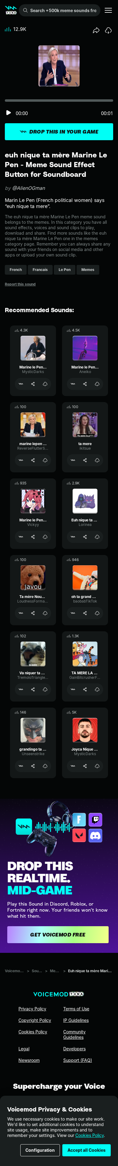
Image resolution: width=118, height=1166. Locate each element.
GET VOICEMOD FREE (58, 935)
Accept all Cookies (86, 1150)
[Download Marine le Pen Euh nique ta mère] (97, 384)
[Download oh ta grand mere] (97, 613)
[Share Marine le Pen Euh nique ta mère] (85, 384)
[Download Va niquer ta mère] (45, 689)
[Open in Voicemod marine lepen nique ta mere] (21, 460)
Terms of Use (76, 1008)
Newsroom (29, 1060)
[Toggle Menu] (108, 10)
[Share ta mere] (85, 460)
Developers (74, 1048)
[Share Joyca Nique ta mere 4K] (85, 766)
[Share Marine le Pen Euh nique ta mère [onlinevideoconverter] (33, 384)
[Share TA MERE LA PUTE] (85, 689)
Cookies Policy (89, 1135)
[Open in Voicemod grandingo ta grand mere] (21, 766)
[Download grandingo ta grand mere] (45, 766)
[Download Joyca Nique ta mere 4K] (97, 766)
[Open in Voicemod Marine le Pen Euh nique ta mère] (73, 384)
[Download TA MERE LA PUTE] (97, 689)
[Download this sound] (108, 30)
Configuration (40, 1150)
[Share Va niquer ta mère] (33, 689)
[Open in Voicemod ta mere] (73, 460)
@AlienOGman (28, 188)
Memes (55, 971)
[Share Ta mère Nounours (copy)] (33, 613)
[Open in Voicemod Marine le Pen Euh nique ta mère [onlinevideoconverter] (21, 384)
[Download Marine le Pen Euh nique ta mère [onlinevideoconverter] (45, 384)
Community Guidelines (74, 1034)
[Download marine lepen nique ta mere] (45, 460)
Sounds (37, 971)
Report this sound (20, 284)
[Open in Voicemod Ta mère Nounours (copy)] (21, 613)
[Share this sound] (96, 30)
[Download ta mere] (97, 460)
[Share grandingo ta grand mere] (33, 766)
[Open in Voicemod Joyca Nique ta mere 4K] (73, 766)
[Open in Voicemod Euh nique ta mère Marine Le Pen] (73, 537)
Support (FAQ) (77, 1060)
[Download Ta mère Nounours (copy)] (45, 613)
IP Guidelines (76, 1020)
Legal (23, 1048)
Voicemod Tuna (15, 971)
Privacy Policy (32, 1008)
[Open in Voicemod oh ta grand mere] (73, 613)
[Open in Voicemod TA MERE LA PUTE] (73, 689)
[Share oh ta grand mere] (85, 613)
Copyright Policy (34, 1020)
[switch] (8, 113)
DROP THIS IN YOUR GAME (63, 132)
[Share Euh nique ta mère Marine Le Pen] (85, 537)
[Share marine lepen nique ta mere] (33, 460)
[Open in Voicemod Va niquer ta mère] (21, 689)
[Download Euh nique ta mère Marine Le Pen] (97, 537)
